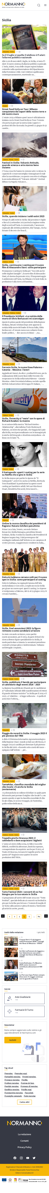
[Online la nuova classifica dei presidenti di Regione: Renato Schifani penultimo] (24, 505)
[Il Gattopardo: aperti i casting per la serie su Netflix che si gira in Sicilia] (24, 454)
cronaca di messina (30, 1086)
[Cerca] (38, 5)
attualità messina (13, 1077)
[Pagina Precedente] (3, 916)
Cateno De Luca (28, 1083)
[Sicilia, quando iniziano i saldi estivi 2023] (24, 198)
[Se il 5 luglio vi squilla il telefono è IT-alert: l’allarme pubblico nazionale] (24, 37)
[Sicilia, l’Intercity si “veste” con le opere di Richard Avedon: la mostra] (24, 400)
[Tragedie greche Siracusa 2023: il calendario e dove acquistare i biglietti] (24, 820)
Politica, (12, 313)
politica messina (12, 1090)
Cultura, (5, 159)
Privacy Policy (25, 1147)
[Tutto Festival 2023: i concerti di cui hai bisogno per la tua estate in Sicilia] (24, 874)
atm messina (30, 1096)
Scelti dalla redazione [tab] (13, 932)
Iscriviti (12, 1040)
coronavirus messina (14, 1093)
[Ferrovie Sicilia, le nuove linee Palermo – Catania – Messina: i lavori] (24, 349)
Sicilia (12, 52)
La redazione (24, 1134)
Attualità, (6, 52)
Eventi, (11, 159)
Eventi (5, 106)
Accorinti (29, 1093)
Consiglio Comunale (14, 1096)
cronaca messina (12, 1080)
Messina (9, 1073)
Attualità (6, 730)
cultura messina (12, 1083)
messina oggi (21, 1073)
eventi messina (30, 1077)
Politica (5, 520)
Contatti (24, 1140)
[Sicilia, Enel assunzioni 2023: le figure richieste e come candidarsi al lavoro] (24, 610)
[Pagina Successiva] (46, 916)
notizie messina (12, 1086)
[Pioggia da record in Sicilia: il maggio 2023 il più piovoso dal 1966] (24, 715)
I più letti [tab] (41, 932)
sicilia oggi (26, 1090)
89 (39, 916)
